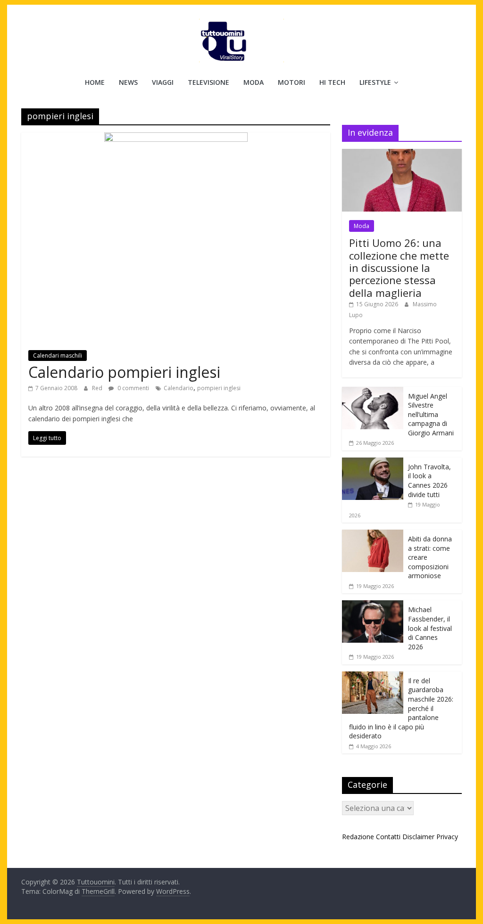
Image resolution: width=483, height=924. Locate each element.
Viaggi (163, 82)
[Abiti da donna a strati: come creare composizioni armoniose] (372, 534)
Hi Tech (332, 82)
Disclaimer (418, 836)
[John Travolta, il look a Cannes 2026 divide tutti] (372, 462)
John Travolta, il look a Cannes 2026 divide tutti (429, 480)
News (128, 82)
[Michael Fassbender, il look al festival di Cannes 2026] (372, 605)
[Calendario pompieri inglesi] (176, 138)
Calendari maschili (57, 356)
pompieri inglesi (219, 388)
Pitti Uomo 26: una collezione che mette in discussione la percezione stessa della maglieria (399, 268)
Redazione (358, 836)
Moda (253, 82)
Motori (291, 82)
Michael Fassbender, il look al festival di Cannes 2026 (430, 628)
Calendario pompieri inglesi (124, 372)
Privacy (447, 836)
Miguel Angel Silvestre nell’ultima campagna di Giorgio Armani (431, 414)
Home (95, 82)
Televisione (208, 82)
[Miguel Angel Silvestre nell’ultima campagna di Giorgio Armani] (372, 391)
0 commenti (132, 388)
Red (98, 388)
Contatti (388, 836)
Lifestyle (375, 82)
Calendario (178, 388)
